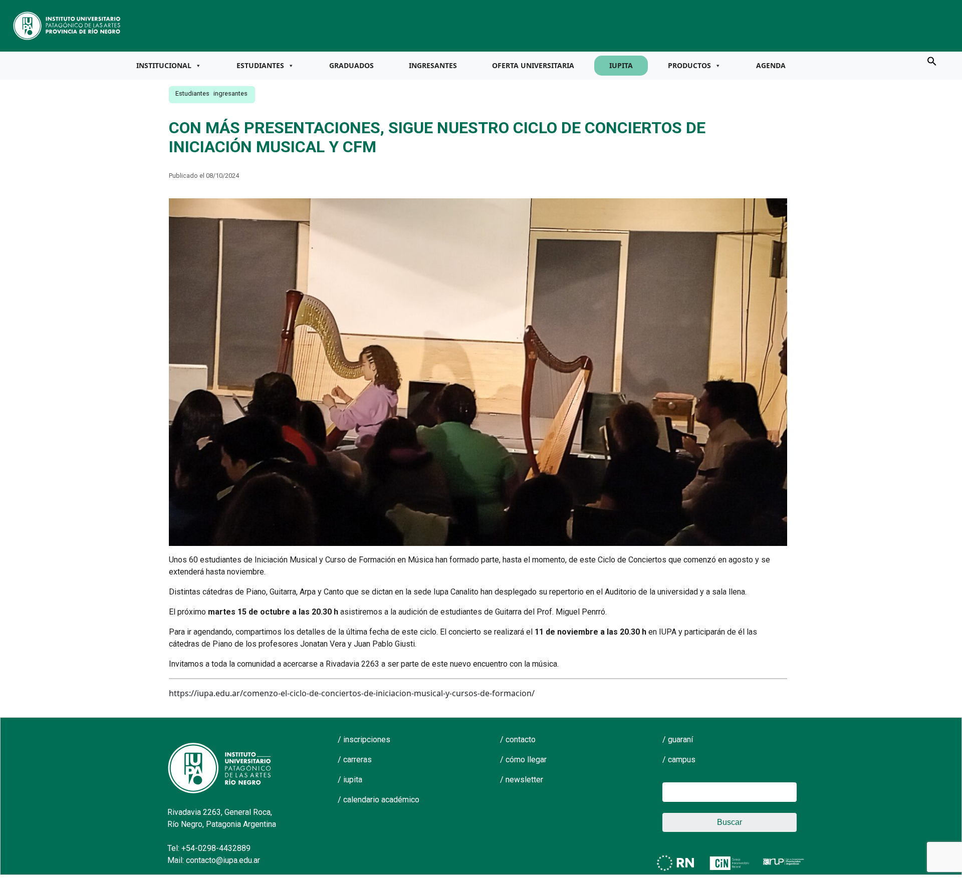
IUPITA (621, 65)
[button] (932, 61)
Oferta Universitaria (533, 65)
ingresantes (230, 93)
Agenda (771, 65)
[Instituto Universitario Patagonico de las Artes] (67, 25)
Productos (689, 65)
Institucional (163, 65)
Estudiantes (260, 65)
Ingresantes (433, 65)
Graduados (351, 65)
